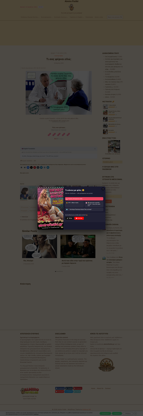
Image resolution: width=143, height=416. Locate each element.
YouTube (80, 218)
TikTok (70, 218)
